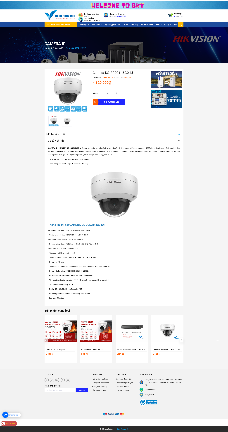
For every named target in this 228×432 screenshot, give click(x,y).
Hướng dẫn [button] (97, 375)
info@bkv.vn (149, 395)
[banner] (114, 4)
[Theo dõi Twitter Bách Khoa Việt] (52, 380)
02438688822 (120, 16)
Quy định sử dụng (122, 390)
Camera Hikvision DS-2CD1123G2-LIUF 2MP (170, 350)
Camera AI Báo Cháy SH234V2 (58, 350)
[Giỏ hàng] (170, 16)
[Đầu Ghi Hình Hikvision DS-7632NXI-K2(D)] (132, 331)
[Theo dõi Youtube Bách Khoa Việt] (68, 380)
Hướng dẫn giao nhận (100, 386)
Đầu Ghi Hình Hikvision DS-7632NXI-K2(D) (133, 350)
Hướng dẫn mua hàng (100, 379)
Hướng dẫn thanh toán (100, 383)
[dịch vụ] (166, 99)
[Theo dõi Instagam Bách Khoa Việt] (63, 380)
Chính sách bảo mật (123, 379)
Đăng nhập (88, 20)
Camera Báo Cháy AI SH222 (92, 350)
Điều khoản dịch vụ (99, 390)
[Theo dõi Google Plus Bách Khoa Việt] (57, 380)
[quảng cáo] (166, 79)
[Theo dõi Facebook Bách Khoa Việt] (47, 380)
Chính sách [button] (121, 375)
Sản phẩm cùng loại (57, 310)
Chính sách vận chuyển (124, 383)
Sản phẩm (178, 15)
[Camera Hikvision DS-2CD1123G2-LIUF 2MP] (167, 331)
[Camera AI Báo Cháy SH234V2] (61, 331)
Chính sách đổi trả (122, 386)
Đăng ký (97, 20)
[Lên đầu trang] (223, 420)
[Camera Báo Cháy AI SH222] (96, 331)
